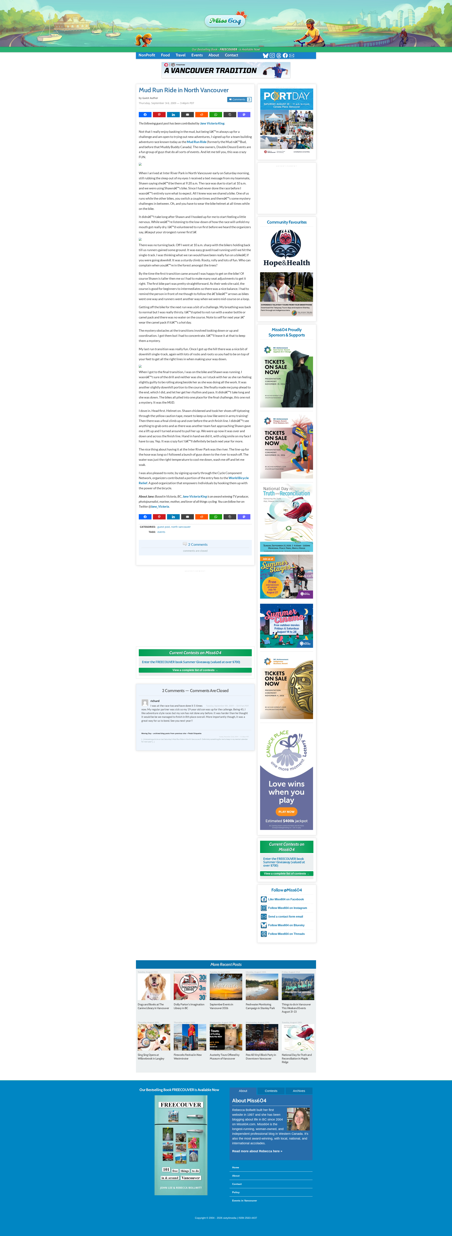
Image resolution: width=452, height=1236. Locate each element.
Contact (231, 55)
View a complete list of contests (194, 670)
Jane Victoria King (212, 123)
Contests (271, 1091)
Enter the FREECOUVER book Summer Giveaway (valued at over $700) (191, 662)
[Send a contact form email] (292, 56)
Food (165, 55)
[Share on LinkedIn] (173, 114)
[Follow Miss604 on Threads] (279, 56)
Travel (181, 55)
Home (235, 1167)
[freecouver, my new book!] (180, 1194)
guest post (163, 526)
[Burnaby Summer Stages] (286, 577)
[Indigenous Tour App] (286, 294)
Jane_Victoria (160, 506)
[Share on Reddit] (201, 114)
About (214, 55)
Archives (299, 1091)
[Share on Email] (187, 114)
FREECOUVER (228, 49)
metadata (196, 523)
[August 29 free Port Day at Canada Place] (286, 122)
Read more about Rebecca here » (257, 1151)
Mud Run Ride (197, 142)
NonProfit (147, 55)
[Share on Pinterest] (159, 114)
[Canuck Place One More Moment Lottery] (286, 777)
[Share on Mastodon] (244, 114)
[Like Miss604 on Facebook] (285, 56)
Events (197, 55)
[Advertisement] (195, 606)
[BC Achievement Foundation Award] (286, 374)
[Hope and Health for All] (286, 249)
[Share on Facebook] (145, 114)
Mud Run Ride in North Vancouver (184, 90)
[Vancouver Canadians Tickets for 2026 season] (226, 70)
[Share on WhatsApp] (215, 114)
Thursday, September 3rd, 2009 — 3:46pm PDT (166, 103)
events (161, 532)
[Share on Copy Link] (230, 114)
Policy (236, 1192)
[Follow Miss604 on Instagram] (272, 56)
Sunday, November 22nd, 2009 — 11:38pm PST (234, 737)
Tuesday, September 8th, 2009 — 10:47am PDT (227, 705)
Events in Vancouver (244, 1200)
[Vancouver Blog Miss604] (226, 19)
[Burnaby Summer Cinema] (286, 626)
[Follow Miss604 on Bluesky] (266, 56)
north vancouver (181, 526)
